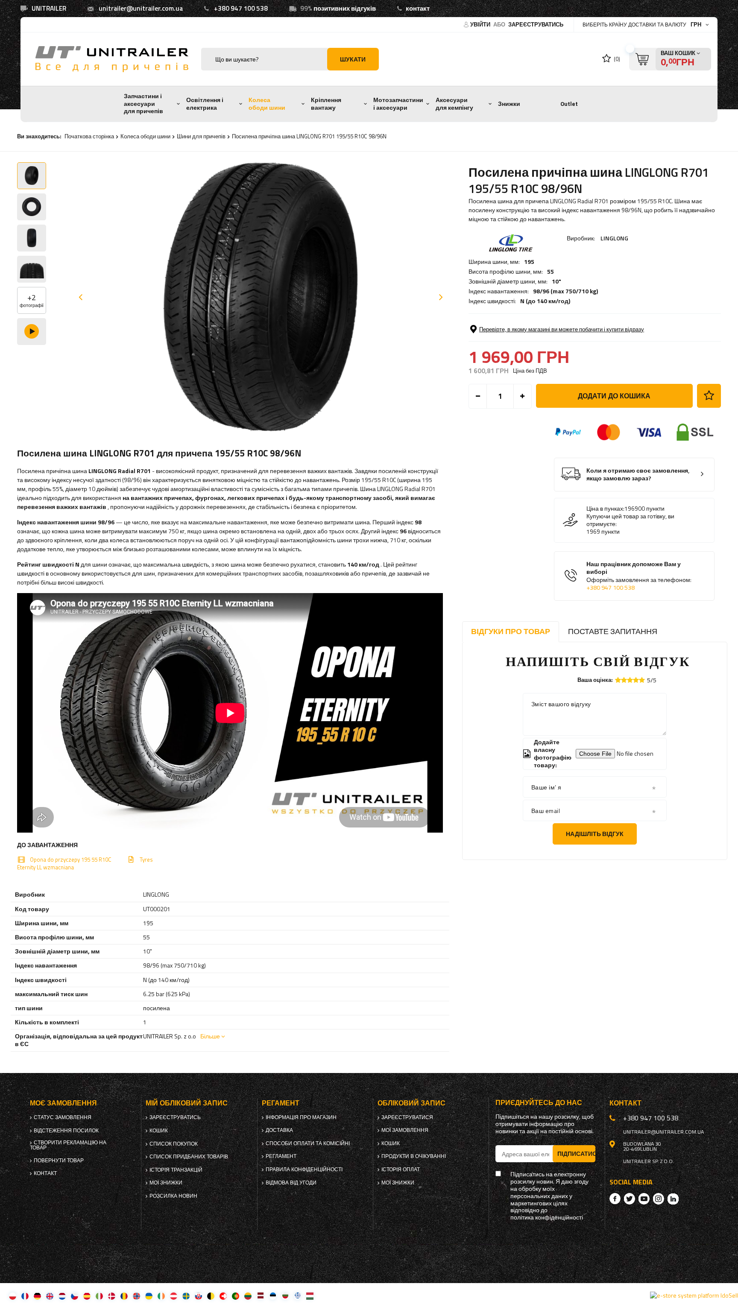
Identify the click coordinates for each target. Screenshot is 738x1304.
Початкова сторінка (89, 136)
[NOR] (136, 1296)
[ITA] (99, 1296)
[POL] (12, 1296)
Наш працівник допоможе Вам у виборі (638, 576)
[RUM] (124, 1296)
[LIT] (248, 1296)
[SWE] (186, 1296)
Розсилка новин (173, 1196)
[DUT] (62, 1296)
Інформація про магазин (301, 1117)
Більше (210, 1036)
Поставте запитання (612, 631)
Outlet (569, 103)
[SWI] (223, 1296)
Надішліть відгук (595, 833)
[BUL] (285, 1296)
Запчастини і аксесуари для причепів (143, 103)
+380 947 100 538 (241, 8)
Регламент (281, 1156)
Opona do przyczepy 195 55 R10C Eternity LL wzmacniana (64, 863)
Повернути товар (59, 1160)
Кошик (158, 1130)
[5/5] (642, 680)
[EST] (272, 1296)
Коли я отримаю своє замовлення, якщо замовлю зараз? (638, 474)
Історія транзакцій (175, 1169)
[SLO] (198, 1296)
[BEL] (211, 1296)
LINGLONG (614, 238)
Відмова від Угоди (291, 1182)
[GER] (37, 1296)
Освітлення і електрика (204, 104)
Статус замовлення (62, 1117)
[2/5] (624, 680)
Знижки (509, 103)
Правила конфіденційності (304, 1169)
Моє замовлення (63, 1103)
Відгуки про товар (510, 631)
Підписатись (576, 1153)
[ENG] (50, 1296)
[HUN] (310, 1296)
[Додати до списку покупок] (709, 396)
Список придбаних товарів (188, 1156)
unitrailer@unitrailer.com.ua (141, 8)
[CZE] (74, 1296)
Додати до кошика (614, 396)
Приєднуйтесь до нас (538, 1103)
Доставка (279, 1130)
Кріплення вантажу (326, 104)
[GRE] (297, 1296)
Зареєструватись (535, 24)
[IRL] (161, 1296)
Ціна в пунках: (605, 508)
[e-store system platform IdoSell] (694, 1295)
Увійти (481, 24)
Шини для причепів (201, 136)
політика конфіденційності (546, 1217)
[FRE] (25, 1296)
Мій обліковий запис (187, 1103)
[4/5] (636, 680)
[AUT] (173, 1296)
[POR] (235, 1296)
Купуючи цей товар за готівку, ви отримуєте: (630, 520)
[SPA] (87, 1296)
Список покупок (173, 1143)
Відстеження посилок (66, 1130)
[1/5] (618, 680)
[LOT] (260, 1296)
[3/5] (630, 680)
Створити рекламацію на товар (68, 1145)
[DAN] (111, 1296)
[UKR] (149, 1296)
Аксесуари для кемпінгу (454, 104)
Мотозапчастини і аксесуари (398, 104)
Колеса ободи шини (267, 104)
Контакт (45, 1173)
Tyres (146, 859)
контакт (418, 8)
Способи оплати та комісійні (308, 1143)
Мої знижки (165, 1182)
